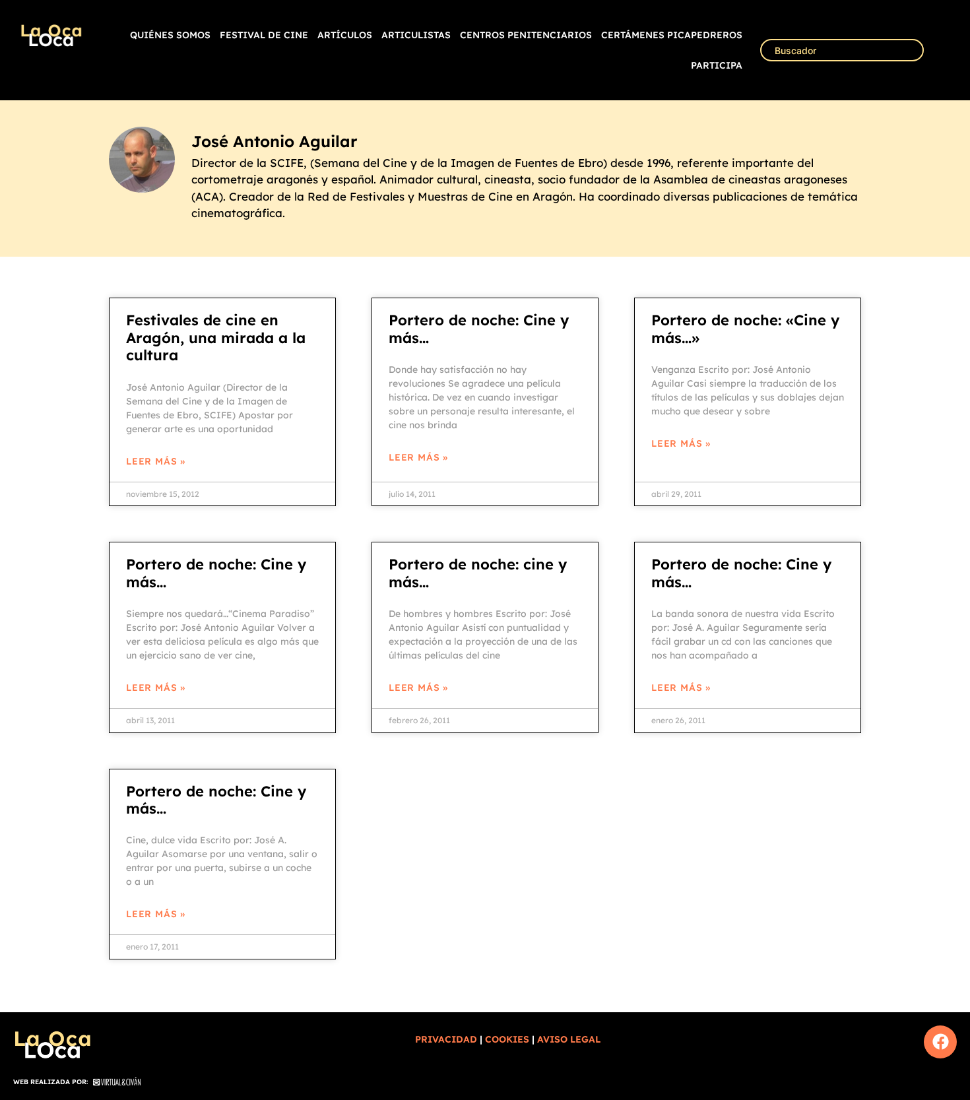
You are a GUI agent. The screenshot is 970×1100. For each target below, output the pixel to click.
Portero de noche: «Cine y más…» (745, 328)
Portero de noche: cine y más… (478, 573)
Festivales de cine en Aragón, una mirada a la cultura (216, 337)
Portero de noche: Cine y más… (479, 328)
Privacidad (446, 1039)
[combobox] (842, 50)
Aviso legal (568, 1039)
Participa (716, 65)
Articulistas (416, 35)
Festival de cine (264, 35)
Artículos (344, 35)
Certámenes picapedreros (671, 35)
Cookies (507, 1039)
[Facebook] (940, 1041)
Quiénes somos (170, 35)
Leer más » (155, 461)
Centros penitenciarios (526, 35)
